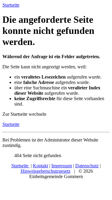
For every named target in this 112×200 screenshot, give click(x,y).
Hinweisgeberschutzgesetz (45, 171)
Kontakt (40, 165)
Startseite (10, 124)
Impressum (61, 165)
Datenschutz (87, 165)
